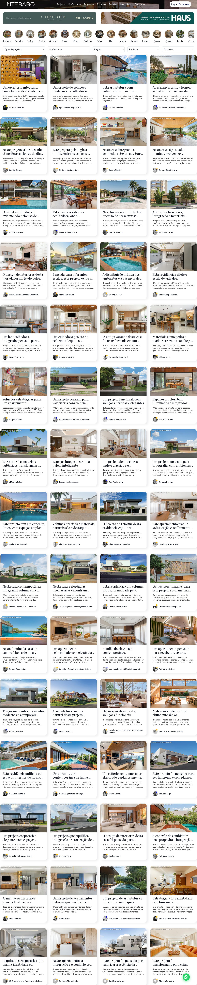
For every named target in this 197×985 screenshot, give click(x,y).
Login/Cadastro (180, 4)
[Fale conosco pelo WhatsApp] (186, 977)
